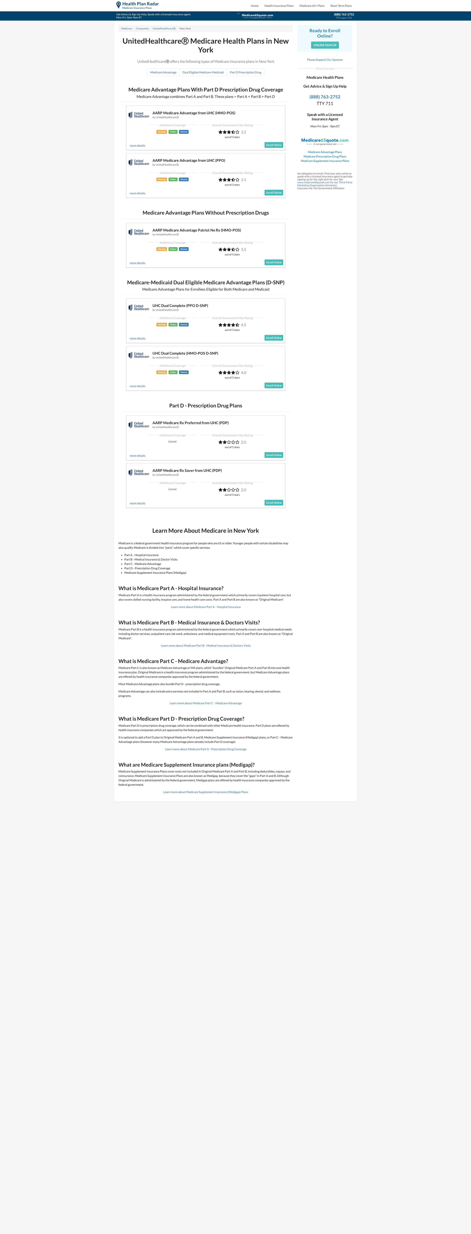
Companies (142, 28)
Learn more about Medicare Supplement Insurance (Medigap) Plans (205, 792)
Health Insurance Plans (279, 5)
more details (137, 145)
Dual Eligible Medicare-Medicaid (203, 72)
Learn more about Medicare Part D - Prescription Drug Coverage (205, 749)
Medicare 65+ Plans (312, 5)
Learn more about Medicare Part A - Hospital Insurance (206, 607)
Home (254, 5)
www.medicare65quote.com (313, 182)
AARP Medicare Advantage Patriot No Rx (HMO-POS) (197, 230)
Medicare (126, 28)
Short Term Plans (341, 5)
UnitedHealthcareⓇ (164, 28)
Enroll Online (273, 144)
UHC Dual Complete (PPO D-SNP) (180, 305)
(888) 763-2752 (344, 14)
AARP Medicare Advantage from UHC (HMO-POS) (194, 113)
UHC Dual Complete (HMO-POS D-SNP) (185, 353)
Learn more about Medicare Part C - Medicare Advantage (206, 703)
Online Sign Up (325, 45)
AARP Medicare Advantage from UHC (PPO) (189, 160)
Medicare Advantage (163, 72)
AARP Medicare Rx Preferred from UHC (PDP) (191, 422)
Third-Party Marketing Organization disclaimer (324, 184)
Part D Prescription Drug (245, 72)
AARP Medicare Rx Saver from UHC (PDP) (187, 470)
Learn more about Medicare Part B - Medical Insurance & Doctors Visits (206, 645)
